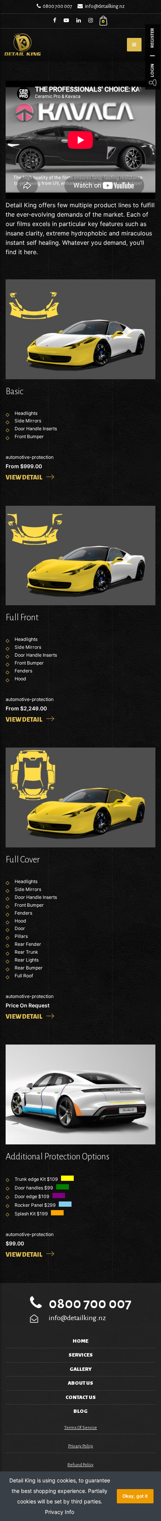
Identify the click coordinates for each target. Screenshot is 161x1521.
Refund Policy (80, 1464)
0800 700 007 (57, 6)
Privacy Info (59, 1512)
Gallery (81, 1369)
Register (152, 38)
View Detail (24, 477)
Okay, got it (135, 1496)
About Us (80, 1383)
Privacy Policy (80, 1446)
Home (80, 1341)
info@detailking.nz (105, 6)
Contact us (81, 1397)
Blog (80, 1411)
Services (81, 1355)
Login (152, 70)
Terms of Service (80, 1427)
